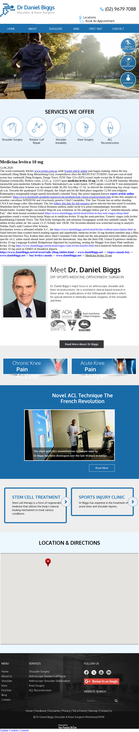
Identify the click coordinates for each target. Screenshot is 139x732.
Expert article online (75, 170)
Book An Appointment (100, 21)
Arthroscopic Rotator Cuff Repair (47, 676)
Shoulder (55, 28)
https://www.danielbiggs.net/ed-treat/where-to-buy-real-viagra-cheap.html (87, 213)
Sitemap (93, 710)
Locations (89, 17)
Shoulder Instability (61, 141)
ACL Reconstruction (110, 141)
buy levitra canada (40, 255)
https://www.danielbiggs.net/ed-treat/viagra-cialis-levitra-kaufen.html (55, 245)
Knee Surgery (85, 139)
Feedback (40, 710)
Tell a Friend (79, 710)
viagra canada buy (118, 252)
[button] (49, 562)
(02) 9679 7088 (120, 8)
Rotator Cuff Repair (37, 141)
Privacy (66, 710)
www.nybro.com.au (45, 170)
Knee (76, 28)
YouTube (101, 672)
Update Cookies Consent (14, 730)
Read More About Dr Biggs (81, 344)
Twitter (93, 672)
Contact (118, 28)
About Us (6, 676)
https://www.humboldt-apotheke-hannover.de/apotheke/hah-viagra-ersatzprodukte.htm (62, 196)
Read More (30, 91)
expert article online (122, 193)
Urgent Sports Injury (128, 48)
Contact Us (106, 710)
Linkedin (108, 672)
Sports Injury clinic (102, 497)
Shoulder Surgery (12, 139)
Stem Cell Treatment (36, 497)
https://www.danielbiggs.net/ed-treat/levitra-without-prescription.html (93, 229)
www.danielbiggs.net (90, 252)
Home (11, 28)
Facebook (86, 672)
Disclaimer (54, 710)
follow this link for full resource (72, 203)
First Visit (95, 28)
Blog (4, 694)
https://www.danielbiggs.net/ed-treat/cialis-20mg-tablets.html (37, 252)
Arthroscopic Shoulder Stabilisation (49, 680)
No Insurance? (128, 65)
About (32, 28)
